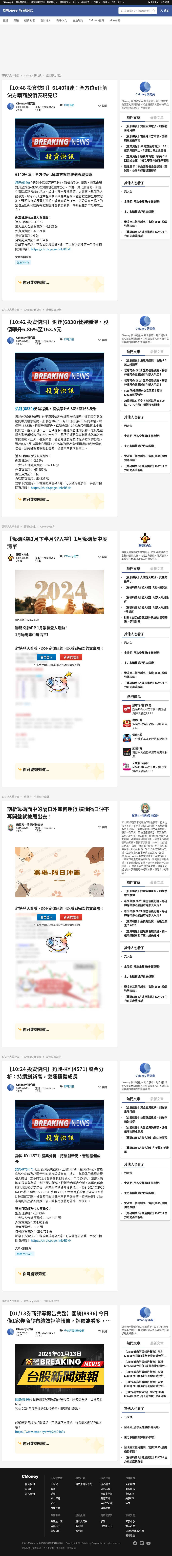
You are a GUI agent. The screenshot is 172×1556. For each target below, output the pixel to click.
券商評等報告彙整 (74, 1330)
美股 (16, 20)
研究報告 (29, 20)
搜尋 (154, 10)
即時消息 (69, 105)
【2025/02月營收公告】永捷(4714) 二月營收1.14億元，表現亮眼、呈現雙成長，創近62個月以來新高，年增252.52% (145, 1526)
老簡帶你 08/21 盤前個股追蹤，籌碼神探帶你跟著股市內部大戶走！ (145, 372)
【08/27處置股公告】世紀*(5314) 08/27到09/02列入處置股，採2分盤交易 (146, 1547)
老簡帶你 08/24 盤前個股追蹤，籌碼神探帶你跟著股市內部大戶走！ (145, 382)
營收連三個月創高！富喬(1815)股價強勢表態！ (145, 223)
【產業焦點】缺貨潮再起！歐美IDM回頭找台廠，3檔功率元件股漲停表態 (146, 158)
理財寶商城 (21, 2)
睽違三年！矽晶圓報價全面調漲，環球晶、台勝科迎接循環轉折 (145, 168)
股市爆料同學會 (38, 2)
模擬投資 (85, 2)
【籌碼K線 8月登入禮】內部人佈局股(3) (146, 599)
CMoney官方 (96, 20)
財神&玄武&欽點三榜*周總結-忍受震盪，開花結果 (146, 619)
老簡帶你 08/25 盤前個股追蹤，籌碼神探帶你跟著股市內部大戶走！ (145, 903)
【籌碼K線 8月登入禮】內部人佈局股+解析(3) (146, 609)
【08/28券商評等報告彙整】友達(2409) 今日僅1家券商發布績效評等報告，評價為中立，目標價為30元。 (145, 1374)
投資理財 (51, 2)
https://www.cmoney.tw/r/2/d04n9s (40, 1431)
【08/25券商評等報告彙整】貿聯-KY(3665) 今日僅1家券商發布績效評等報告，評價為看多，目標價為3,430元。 (146, 1364)
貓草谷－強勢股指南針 (36, 796)
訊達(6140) (22, 182)
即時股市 (64, 2)
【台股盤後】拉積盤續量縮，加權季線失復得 (145, 893)
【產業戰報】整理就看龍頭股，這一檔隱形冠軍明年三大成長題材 (145, 933)
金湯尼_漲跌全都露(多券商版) (142, 201)
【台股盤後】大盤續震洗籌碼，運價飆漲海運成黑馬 (145, 1129)
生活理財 (78, 20)
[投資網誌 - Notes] (19, 10)
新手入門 (61, 20)
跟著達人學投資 (10, 75)
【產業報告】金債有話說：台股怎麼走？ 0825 (145, 923)
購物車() (154, 2)
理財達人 (45, 20)
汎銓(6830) (24, 408)
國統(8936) (22, 1399)
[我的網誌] (164, 11)
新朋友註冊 (71, 657)
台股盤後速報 (51, 1301)
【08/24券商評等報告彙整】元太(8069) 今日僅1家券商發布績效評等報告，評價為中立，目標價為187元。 (145, 1384)
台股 (5, 20)
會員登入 (46, 657)
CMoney (7, 2)
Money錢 (115, 20)
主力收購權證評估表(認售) (139, 211)
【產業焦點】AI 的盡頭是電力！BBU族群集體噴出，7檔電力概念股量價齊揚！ (146, 149)
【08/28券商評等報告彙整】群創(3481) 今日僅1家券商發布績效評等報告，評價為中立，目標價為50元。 (145, 1354)
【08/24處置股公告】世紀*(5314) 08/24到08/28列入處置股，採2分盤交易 (146, 1394)
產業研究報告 (53, 75)
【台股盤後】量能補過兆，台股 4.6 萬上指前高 (145, 362)
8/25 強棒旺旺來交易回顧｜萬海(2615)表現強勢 (143, 392)
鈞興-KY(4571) (25, 1169)
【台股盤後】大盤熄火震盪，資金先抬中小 (145, 579)
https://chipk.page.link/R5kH (51, 249)
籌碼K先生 (30, 526)
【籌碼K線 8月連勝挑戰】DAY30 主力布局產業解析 (145, 233)
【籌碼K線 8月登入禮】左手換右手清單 (146, 1149)
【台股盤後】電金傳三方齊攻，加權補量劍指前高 (145, 138)
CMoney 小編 (31, 1301)
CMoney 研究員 (33, 75)
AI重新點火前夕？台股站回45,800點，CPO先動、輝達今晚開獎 (144, 402)
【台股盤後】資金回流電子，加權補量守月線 (145, 128)
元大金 (128, 191)
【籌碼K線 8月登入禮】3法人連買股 (145, 587)
